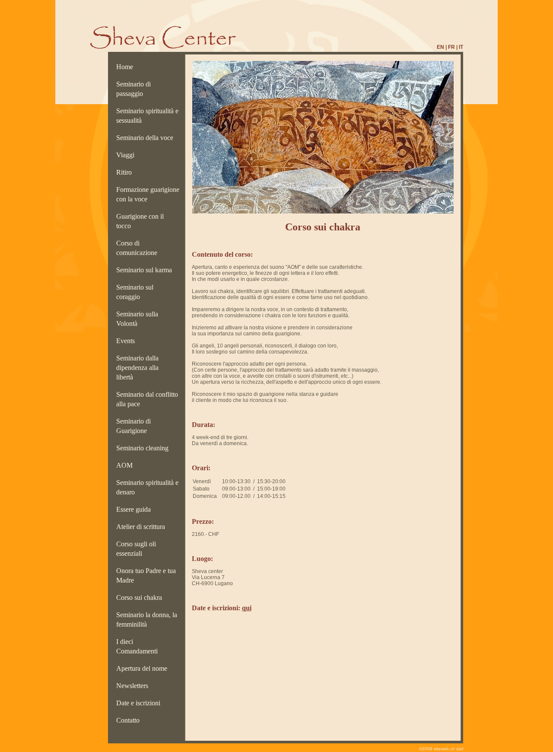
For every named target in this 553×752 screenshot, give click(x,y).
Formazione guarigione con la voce (147, 194)
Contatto (129, 720)
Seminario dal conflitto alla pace (147, 399)
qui (246, 608)
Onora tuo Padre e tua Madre (146, 575)
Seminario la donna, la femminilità (146, 619)
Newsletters (134, 685)
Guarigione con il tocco (140, 221)
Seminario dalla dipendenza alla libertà (137, 367)
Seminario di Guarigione (133, 425)
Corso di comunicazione (138, 247)
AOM (126, 465)
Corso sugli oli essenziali (136, 548)
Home (126, 66)
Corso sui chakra (140, 597)
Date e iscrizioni (140, 703)
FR (451, 47)
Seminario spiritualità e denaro (147, 487)
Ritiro (125, 172)
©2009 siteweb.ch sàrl (441, 748)
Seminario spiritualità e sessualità (147, 115)
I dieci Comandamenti (138, 646)
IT (461, 47)
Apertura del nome (143, 668)
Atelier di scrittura (142, 526)
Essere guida (135, 509)
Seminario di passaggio (133, 88)
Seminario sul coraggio (134, 292)
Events (127, 340)
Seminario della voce (146, 137)
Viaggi (127, 155)
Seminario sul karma (145, 270)
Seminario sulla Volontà (137, 318)
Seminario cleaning (144, 448)
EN (440, 47)
